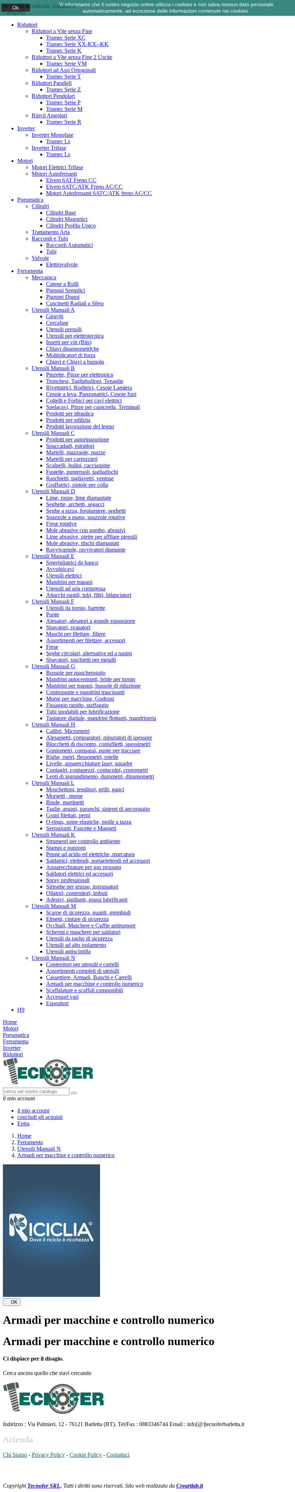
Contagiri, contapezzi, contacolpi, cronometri (97, 770)
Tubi (51, 251)
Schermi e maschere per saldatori (83, 932)
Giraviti (54, 316)
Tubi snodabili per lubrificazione (82, 712)
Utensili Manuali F (53, 601)
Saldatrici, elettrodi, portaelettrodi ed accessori (98, 861)
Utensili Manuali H (53, 725)
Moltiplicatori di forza (70, 355)
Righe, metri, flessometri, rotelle (82, 757)
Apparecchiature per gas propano (83, 867)
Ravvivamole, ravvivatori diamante (86, 550)
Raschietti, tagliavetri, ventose (80, 478)
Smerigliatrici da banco (72, 563)
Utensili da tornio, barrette (75, 608)
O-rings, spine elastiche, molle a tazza (88, 822)
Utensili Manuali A (53, 310)
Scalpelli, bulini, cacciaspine (78, 465)
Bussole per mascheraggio (75, 673)
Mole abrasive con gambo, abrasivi (85, 530)
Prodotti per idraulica (70, 413)
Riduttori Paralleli (52, 83)
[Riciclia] (51, 1295)
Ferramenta (30, 271)
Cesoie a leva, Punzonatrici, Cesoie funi (91, 394)
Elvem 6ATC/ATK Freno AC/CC (84, 187)
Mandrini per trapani (69, 582)
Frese (52, 647)
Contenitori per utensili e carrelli (82, 964)
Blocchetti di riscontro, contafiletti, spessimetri (98, 744)
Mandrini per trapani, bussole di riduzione (93, 686)
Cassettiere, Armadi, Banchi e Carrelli (89, 977)
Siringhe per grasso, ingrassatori (82, 887)
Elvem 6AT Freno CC (71, 180)
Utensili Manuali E (53, 556)
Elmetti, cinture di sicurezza (77, 919)
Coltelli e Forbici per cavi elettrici (84, 400)
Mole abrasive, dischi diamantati (82, 543)
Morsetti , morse (64, 796)
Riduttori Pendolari (53, 96)
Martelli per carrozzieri (71, 459)
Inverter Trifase (49, 148)
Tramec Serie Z (63, 89)
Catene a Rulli (62, 284)
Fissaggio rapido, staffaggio (77, 705)
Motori (25, 161)
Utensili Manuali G (53, 666)
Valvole (40, 258)
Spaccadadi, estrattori (70, 446)
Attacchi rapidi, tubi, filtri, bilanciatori (88, 595)
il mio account (33, 1110)
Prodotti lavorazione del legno (80, 426)
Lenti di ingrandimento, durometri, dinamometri (100, 776)
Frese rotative (61, 524)
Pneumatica (30, 200)
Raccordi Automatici (69, 245)
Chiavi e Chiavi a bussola (75, 362)
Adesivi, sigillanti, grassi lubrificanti (86, 899)
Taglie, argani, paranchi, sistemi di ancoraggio (98, 809)
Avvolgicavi (60, 569)
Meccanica (44, 277)
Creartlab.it (189, 1486)
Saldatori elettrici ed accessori (79, 874)
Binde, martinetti (65, 802)
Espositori (57, 1003)
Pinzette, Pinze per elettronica (79, 375)
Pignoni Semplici (65, 290)
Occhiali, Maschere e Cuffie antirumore (91, 925)
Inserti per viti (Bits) (68, 342)
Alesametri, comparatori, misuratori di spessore (99, 737)
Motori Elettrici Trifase (57, 167)
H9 (20, 1010)
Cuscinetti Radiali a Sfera (75, 303)
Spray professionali (68, 880)
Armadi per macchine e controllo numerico (94, 984)
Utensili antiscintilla (68, 951)
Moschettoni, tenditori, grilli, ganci (85, 789)
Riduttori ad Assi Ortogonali (64, 70)
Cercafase (57, 323)
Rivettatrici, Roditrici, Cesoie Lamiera (89, 388)
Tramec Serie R (63, 122)
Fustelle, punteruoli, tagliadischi (82, 472)
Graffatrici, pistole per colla (77, 485)
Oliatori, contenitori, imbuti (77, 893)
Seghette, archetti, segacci (75, 504)
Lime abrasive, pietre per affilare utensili (91, 537)
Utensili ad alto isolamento (76, 945)
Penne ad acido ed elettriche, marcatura (90, 854)
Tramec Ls (58, 141)
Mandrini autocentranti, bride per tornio (90, 679)
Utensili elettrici (64, 575)
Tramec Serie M (64, 109)
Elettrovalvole (62, 264)
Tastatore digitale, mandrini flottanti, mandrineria (101, 718)
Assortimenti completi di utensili (82, 971)
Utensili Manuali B (53, 368)
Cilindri (40, 206)
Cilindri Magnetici (66, 219)
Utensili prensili (64, 329)
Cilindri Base (61, 213)
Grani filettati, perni (68, 815)
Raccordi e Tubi (50, 238)
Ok (15, 7)
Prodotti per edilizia (68, 420)
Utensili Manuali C (53, 433)
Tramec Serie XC (66, 38)
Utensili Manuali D (53, 491)
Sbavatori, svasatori (68, 627)
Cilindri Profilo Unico (71, 226)
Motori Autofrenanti (54, 174)
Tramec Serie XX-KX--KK (77, 44)
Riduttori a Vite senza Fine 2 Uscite (72, 57)
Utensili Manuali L (53, 783)
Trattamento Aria (51, 232)
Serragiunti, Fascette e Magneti (81, 828)
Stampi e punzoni (66, 848)
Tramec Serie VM (66, 63)
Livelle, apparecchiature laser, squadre (89, 763)
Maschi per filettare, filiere (75, 634)
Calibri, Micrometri (68, 731)
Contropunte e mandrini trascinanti (85, 692)
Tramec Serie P (63, 102)
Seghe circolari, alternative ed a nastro (89, 653)
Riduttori (27, 25)
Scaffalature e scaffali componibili (84, 990)
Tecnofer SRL (43, 1486)
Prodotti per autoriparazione (77, 439)
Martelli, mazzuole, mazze (75, 452)
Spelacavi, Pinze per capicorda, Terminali (93, 407)
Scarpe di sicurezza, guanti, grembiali (88, 912)
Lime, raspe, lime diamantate (78, 498)
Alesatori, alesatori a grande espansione (90, 621)
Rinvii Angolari (49, 115)
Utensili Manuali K (53, 835)
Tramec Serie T (63, 76)
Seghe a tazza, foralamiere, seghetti (86, 511)
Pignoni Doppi (63, 297)
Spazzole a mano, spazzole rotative (85, 517)
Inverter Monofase (52, 135)
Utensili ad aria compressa (75, 588)
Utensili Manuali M (54, 906)
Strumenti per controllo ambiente (83, 841)
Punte (52, 614)
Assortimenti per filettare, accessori (85, 640)
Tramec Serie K (64, 51)
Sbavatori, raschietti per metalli (81, 660)
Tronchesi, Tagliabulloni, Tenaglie (84, 381)
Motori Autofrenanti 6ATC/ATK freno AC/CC (99, 193)
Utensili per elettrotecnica (75, 336)
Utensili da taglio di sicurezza (79, 938)
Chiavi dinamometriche (72, 349)
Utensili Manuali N (53, 958)
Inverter (26, 128)
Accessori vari (62, 997)
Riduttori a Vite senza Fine (62, 31)
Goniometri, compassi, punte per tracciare (93, 750)
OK (12, 1302)
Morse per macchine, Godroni (80, 699)
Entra (23, 1123)
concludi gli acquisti (40, 1117)
